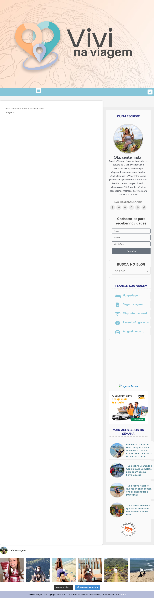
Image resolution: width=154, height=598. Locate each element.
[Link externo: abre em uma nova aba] (128, 386)
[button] (38, 90)
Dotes (123, 594)
